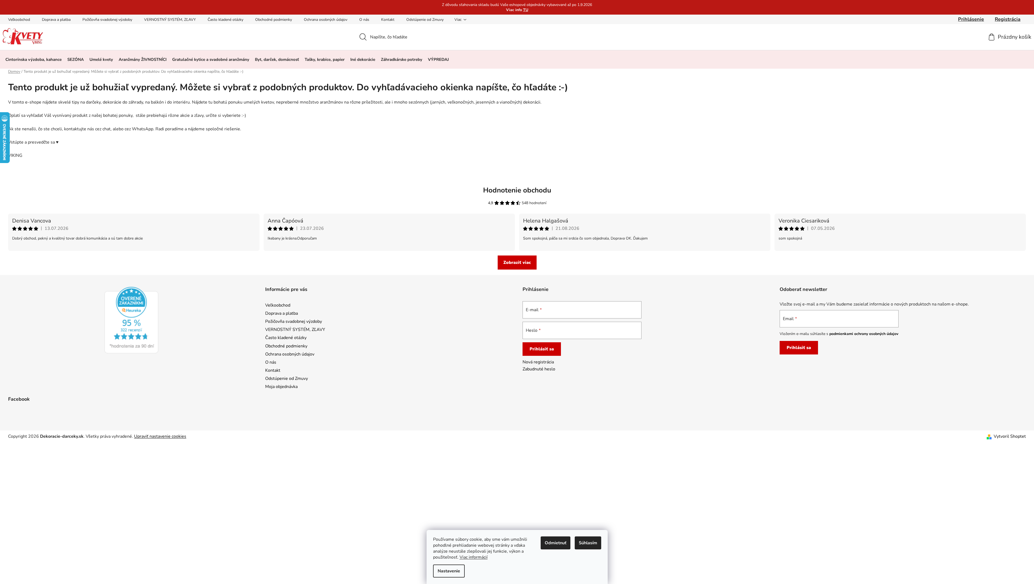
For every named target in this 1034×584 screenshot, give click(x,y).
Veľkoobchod (19, 19)
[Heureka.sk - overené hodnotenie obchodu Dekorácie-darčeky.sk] (131, 320)
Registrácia (1007, 19)
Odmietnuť (555, 543)
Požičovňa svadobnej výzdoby (107, 19)
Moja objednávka (281, 387)
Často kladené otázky (225, 19)
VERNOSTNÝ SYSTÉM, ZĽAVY (170, 19)
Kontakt (387, 19)
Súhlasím (588, 543)
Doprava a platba (56, 19)
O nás (364, 19)
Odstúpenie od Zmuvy (425, 19)
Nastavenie (449, 571)
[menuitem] (33, 59)
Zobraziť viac (517, 263)
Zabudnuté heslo (539, 369)
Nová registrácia (538, 362)
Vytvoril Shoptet (1010, 436)
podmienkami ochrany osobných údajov (863, 333)
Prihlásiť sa (542, 349)
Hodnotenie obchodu (517, 190)
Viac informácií (474, 557)
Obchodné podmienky (273, 19)
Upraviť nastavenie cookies (160, 436)
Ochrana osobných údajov (325, 19)
